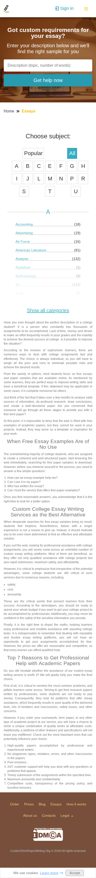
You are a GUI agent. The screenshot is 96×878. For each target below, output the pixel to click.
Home (9, 111)
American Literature (31, 250)
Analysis (22, 259)
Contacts (49, 815)
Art (18, 285)
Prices (29, 804)
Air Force (23, 241)
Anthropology (26, 276)
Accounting (24, 224)
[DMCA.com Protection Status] (48, 834)
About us (30, 815)
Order (14, 804)
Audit (19, 293)
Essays (56, 804)
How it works (76, 804)
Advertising (24, 233)
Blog (42, 804)
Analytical (23, 267)
